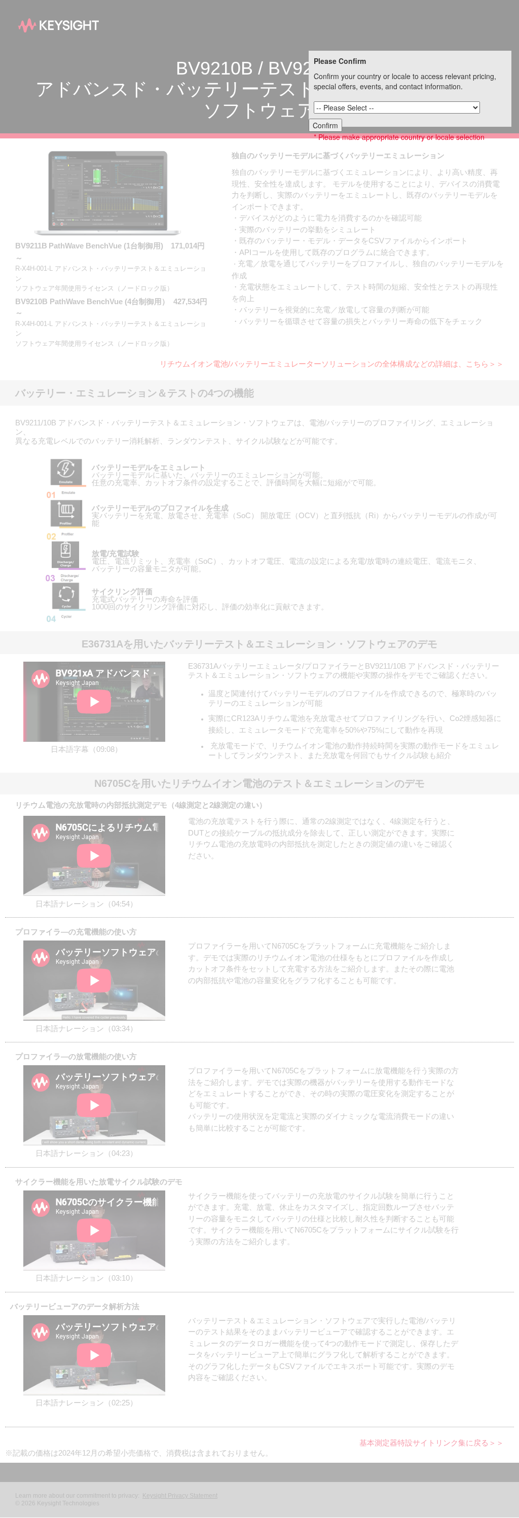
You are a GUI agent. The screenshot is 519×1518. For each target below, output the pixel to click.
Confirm (325, 125)
